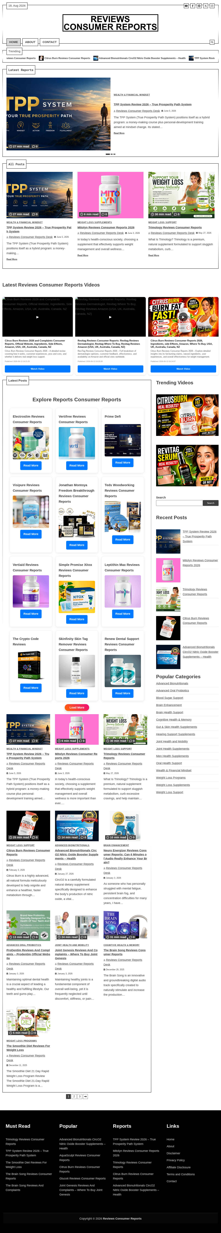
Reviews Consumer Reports (122, 1218)
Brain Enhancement (116, 845)
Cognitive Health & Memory (122, 945)
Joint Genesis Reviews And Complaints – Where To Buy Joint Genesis (76, 954)
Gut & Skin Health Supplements (176, 727)
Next (85, 1096)
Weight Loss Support (162, 222)
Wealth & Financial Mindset (132, 95)
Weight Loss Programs (21, 1041)
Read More (119, 133)
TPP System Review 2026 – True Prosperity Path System (147, 58)
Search (161, 497)
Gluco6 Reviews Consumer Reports (82, 1178)
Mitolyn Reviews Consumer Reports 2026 (105, 227)
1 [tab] (108, 154)
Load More (77, 707)
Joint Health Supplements (172, 748)
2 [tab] (112, 154)
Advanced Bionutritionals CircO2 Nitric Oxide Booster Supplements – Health (63, 58)
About (30, 42)
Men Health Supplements (172, 756)
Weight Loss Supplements (94, 222)
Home (13, 42)
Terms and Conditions (181, 1174)
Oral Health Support (169, 763)
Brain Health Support (169, 712)
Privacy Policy (176, 1160)
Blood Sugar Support (169, 697)
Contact (50, 42)
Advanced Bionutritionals (72, 845)
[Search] (212, 42)
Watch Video (37, 369)
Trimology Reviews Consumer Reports (175, 227)
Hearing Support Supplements (175, 734)
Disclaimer (173, 1153)
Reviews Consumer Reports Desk (138, 111)
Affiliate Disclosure (179, 1167)
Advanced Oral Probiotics (23, 945)
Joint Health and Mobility (72, 945)
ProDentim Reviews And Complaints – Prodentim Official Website (28, 954)
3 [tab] (114, 154)
